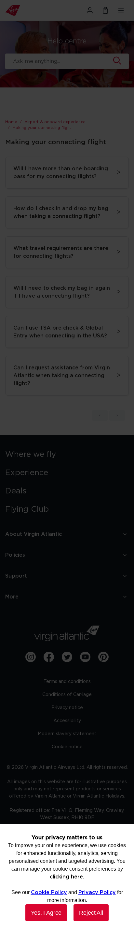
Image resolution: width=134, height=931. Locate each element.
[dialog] (67, 877)
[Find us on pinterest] (103, 657)
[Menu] (121, 10)
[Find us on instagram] (30, 657)
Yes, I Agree (46, 912)
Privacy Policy (97, 892)
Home (11, 122)
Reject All (91, 912)
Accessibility (67, 721)
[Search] (117, 61)
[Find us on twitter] (67, 657)
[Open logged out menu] (90, 10)
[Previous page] (100, 415)
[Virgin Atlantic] (24, 10)
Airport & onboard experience (55, 122)
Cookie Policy (49, 892)
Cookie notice (67, 747)
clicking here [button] (66, 876)
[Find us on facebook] (49, 657)
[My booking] (105, 10)
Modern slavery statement (67, 734)
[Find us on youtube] (85, 657)
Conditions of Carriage (67, 694)
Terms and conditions (67, 681)
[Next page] (117, 415)
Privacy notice (67, 708)
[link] (67, 454)
